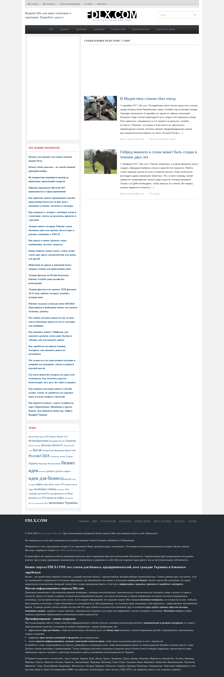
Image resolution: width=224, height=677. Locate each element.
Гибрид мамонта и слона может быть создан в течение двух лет (158, 154)
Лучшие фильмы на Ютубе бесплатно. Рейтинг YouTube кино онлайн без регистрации (49, 279)
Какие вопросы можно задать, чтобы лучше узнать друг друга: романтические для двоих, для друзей (52, 254)
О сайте (88, 3)
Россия (34, 455)
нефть (38, 484)
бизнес (58, 463)
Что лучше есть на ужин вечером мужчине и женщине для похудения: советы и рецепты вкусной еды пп (52, 364)
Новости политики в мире (162, 138)
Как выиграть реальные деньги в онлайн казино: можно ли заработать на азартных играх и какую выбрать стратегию (51, 392)
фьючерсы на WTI (37, 497)
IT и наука (154, 193)
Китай (37, 450)
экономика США (41, 503)
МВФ (74, 450)
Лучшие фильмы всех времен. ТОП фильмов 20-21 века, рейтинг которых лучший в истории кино (52, 293)
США (45, 455)
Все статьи (33, 3)
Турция (69, 456)
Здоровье (81, 29)
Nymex (60, 436)
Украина (33, 463)
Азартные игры (165, 29)
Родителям (118, 29)
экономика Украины (63, 502)
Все (51, 29)
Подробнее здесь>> (52, 17)
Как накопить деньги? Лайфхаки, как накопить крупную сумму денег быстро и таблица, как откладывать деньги (50, 335)
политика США (63, 489)
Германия (70, 440)
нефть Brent (48, 484)
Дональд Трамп (50, 445)
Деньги (64, 29)
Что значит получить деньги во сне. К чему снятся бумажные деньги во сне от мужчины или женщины (52, 321)
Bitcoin (31, 436)
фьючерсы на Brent (63, 493)
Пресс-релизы (162, 521)
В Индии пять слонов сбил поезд (147, 98)
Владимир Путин (57, 440)
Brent (37, 436)
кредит (68, 478)
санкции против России (41, 493)
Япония (51, 463)
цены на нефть (55, 497)
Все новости (49, 3)
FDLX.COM (36, 520)
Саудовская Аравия (57, 456)
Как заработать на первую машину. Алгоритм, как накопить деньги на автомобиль (47, 350)
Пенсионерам (140, 29)
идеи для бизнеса (46, 478)
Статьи (192, 521)
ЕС (61, 445)
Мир (94, 521)
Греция (31, 445)
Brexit (42, 436)
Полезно (179, 521)
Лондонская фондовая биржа (56, 450)
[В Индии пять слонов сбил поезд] (100, 107)
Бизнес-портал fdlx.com (132, 138)
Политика (125, 521)
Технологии (108, 521)
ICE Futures (50, 436)
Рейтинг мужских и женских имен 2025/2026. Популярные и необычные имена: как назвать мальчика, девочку (53, 307)
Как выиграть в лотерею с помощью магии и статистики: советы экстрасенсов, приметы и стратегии (52, 216)
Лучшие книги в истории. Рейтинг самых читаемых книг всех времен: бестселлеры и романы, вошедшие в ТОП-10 (51, 230)
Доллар (37, 445)
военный (42, 471)
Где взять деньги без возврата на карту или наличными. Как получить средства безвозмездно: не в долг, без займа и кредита (52, 378)
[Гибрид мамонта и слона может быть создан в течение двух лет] (100, 161)
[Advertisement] (141, 72)
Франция (43, 463)
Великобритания (38, 440)
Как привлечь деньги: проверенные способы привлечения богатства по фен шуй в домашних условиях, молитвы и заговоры (52, 201)
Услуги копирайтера (70, 3)
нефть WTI (60, 484)
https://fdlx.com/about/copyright (70, 550)
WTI (66, 436)
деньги (50, 471)
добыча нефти (63, 471)
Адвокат (99, 29)
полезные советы (45, 489)
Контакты (102, 3)
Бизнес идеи (142, 521)
